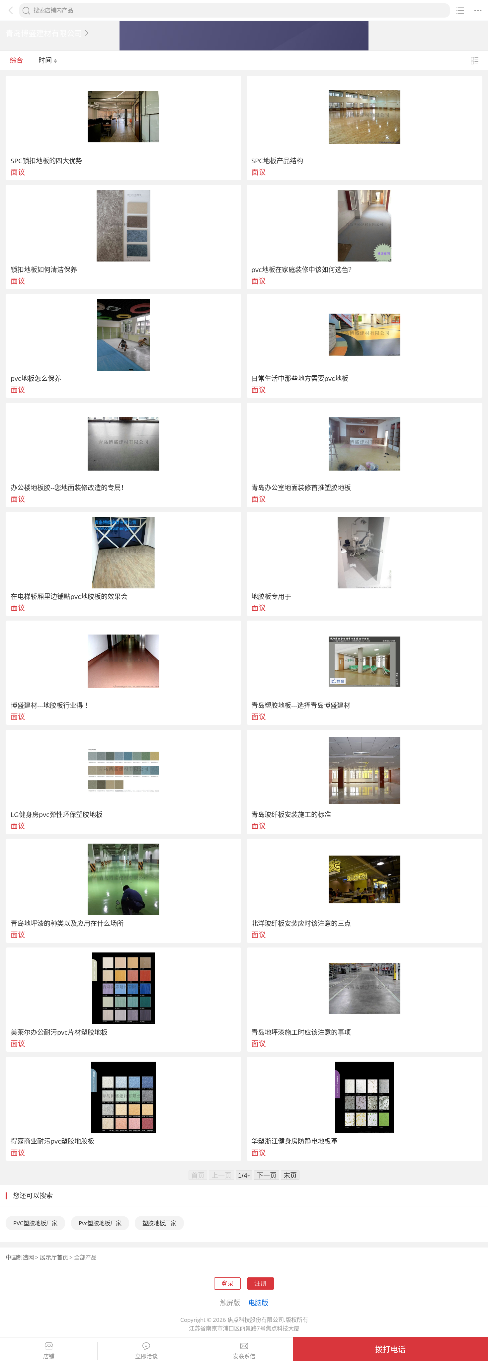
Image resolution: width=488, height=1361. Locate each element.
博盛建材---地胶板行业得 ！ (51, 705)
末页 (290, 1175)
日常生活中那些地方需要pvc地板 (299, 378)
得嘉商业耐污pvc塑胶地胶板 (52, 1141)
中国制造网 (20, 1257)
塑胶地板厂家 (159, 1223)
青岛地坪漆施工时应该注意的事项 (301, 1032)
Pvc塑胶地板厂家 (100, 1223)
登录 (227, 1283)
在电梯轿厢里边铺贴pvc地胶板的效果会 (69, 596)
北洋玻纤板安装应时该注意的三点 (301, 923)
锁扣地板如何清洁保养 (44, 269)
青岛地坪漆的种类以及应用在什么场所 (67, 923)
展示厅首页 (54, 1257)
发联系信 (244, 1356)
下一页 (267, 1175)
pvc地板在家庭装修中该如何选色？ (303, 269)
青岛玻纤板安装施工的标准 (291, 814)
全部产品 (85, 1257)
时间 (46, 60)
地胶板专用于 (271, 596)
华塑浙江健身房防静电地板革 (294, 1141)
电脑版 (258, 1302)
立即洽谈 (146, 1356)
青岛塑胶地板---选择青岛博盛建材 (300, 705)
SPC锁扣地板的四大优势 (46, 160)
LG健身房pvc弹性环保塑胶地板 (57, 814)
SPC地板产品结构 (277, 160)
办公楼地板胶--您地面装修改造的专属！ (69, 487)
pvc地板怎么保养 (36, 378)
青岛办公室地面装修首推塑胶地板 (301, 487)
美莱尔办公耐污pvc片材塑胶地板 (59, 1032)
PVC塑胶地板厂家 (35, 1223)
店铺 (48, 1356)
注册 (260, 1283)
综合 (16, 60)
